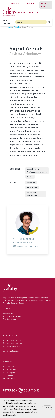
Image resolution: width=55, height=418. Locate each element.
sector (20, 22)
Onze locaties (13, 351)
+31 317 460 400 (14, 343)
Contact (30, 3)
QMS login (43, 4)
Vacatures (16, 3)
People (17, 27)
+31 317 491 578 (14, 340)
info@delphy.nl (13, 346)
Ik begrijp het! (49, 408)
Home (9, 27)
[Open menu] (48, 13)
